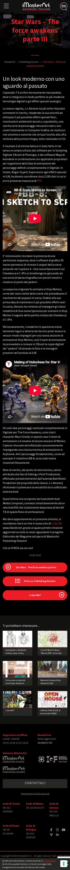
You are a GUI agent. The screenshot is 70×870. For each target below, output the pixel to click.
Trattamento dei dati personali (35, 793)
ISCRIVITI (43, 742)
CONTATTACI (35, 783)
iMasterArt (9, 61)
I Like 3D (56, 523)
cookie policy (49, 860)
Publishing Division (29, 61)
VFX (39, 181)
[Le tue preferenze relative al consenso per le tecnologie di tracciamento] (63, 863)
